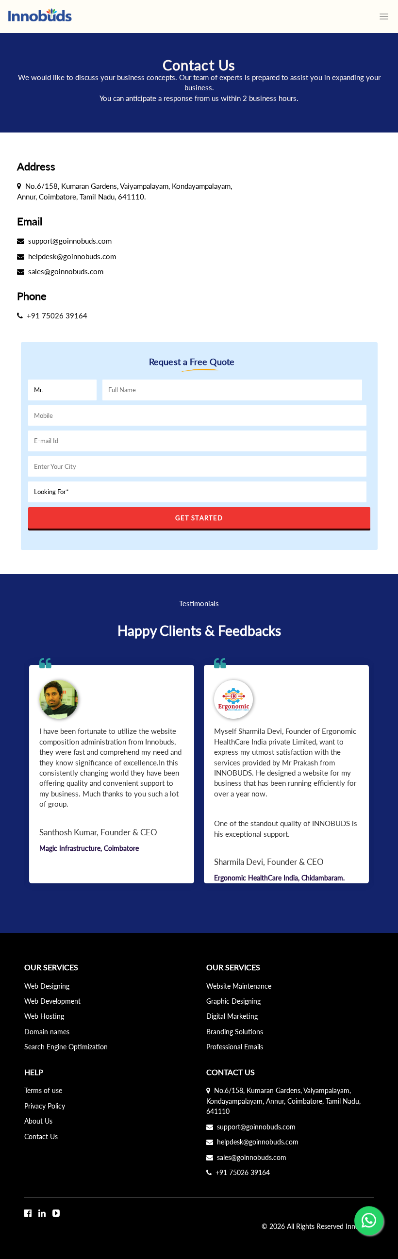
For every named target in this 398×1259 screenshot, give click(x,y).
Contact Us (41, 1136)
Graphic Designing (233, 1001)
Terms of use (43, 1090)
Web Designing (46, 986)
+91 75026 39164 (241, 1172)
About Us (38, 1121)
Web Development (52, 1001)
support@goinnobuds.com (254, 1127)
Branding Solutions (234, 1031)
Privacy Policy (44, 1106)
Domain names (46, 1031)
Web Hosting (44, 1016)
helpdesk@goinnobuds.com (255, 1142)
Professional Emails (234, 1047)
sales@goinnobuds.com (249, 1157)
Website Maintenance (238, 986)
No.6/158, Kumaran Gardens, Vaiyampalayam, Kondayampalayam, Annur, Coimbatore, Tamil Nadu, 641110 (283, 1100)
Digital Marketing (232, 1016)
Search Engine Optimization (66, 1047)
